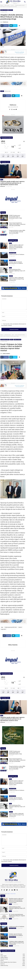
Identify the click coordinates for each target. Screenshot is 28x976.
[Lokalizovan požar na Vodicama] (4, 255)
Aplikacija (25, 973)
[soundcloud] (14, 109)
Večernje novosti (8, 91)
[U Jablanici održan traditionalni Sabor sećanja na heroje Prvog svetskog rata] (4, 278)
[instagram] (11, 109)
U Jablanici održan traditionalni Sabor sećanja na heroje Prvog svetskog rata (16, 279)
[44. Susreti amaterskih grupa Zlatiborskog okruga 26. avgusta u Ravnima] (4, 917)
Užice (2, 179)
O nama (4, 974)
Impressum (13, 973)
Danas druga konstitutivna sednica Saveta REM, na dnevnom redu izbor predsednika (17, 224)
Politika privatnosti (19, 974)
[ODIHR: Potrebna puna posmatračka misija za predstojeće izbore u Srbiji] (4, 218)
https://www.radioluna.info (13, 106)
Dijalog (2, 219)
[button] (25, 2)
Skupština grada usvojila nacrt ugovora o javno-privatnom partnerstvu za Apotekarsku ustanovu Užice (12, 183)
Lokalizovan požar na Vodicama (16, 254)
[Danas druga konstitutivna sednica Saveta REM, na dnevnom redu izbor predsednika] (4, 225)
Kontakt (8, 973)
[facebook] (9, 109)
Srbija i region (7, 5)
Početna (1, 5)
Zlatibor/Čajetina (12, 252)
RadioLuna (5, 22)
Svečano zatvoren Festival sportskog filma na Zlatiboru (16, 262)
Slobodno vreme (12, 260)
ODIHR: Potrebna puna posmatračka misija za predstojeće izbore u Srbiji (15, 217)
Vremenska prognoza (6, 137)
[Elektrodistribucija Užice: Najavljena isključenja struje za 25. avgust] (4, 270)
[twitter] (16, 109)
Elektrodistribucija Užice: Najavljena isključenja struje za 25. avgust (17, 271)
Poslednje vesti (5, 162)
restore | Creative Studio (11, 893)
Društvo (12, 5)
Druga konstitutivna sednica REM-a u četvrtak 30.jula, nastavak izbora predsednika (17, 232)
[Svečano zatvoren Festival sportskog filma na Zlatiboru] (4, 263)
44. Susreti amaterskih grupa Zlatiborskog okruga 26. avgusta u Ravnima (17, 916)
